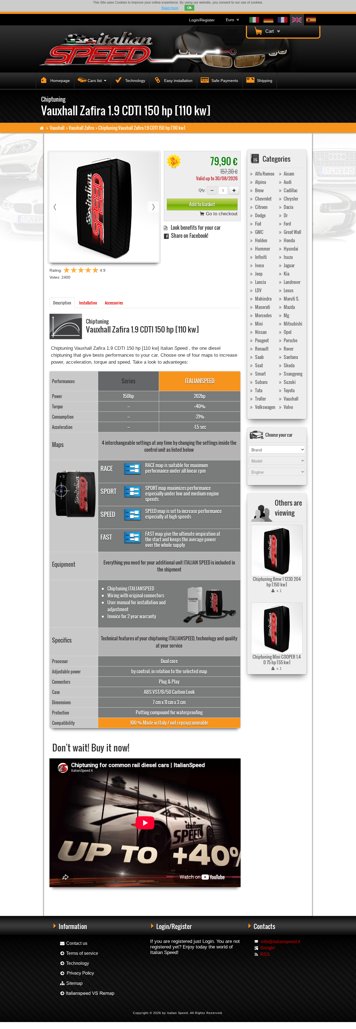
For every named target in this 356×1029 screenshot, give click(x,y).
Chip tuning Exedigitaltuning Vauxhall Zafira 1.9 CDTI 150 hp (161, 896)
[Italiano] (254, 20)
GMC (258, 232)
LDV (257, 290)
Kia (286, 273)
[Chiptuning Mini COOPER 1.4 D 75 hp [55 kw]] (276, 628)
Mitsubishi (292, 323)
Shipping (264, 80)
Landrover (291, 282)
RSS (265, 954)
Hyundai (290, 248)
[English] (297, 20)
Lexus (288, 290)
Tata (258, 390)
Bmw (259, 190)
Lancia (260, 282)
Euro (231, 20)
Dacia (288, 207)
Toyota (289, 390)
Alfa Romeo (264, 173)
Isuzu (288, 257)
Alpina (260, 182)
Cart (270, 31)
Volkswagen (264, 407)
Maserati (262, 307)
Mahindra (262, 298)
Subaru (261, 382)
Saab (259, 357)
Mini (258, 323)
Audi (287, 182)
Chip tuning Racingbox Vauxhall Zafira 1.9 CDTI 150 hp (85, 896)
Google (267, 947)
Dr (285, 215)
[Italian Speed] (100, 48)
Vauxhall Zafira (81, 127)
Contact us (76, 943)
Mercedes (263, 315)
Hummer (262, 248)
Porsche (290, 340)
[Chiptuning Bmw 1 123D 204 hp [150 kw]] (276, 550)
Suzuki (289, 382)
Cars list (96, 80)
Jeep (258, 273)
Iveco (259, 265)
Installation (88, 303)
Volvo (288, 407)
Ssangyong (292, 373)
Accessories (114, 303)
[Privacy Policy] (77, 973)
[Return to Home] (42, 127)
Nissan (260, 332)
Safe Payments (224, 80)
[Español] (311, 20)
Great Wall (292, 232)
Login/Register (202, 20)
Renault (261, 348)
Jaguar (289, 265)
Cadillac (290, 190)
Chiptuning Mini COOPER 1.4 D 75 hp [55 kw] (277, 659)
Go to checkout (221, 213)
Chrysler (290, 198)
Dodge (260, 215)
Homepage (59, 80)
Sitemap (74, 983)
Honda (289, 240)
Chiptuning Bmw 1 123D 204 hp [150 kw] (277, 581)
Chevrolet (262, 198)
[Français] (283, 20)
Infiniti (260, 257)
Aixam (288, 173)
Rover (288, 348)
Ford (287, 223)
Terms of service (81, 953)
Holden (260, 240)
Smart (260, 373)
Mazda (289, 307)
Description (62, 303)
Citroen (261, 207)
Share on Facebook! (188, 235)
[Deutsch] (268, 20)
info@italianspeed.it (280, 941)
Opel (287, 332)
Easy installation (177, 80)
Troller (260, 398)
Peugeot (261, 340)
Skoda (289, 365)
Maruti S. (291, 298)
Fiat (257, 223)
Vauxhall (57, 127)
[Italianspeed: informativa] (170, 8)
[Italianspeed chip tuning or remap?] (87, 993)
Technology (134, 80)
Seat (258, 365)
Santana (290, 357)
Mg (286, 315)
